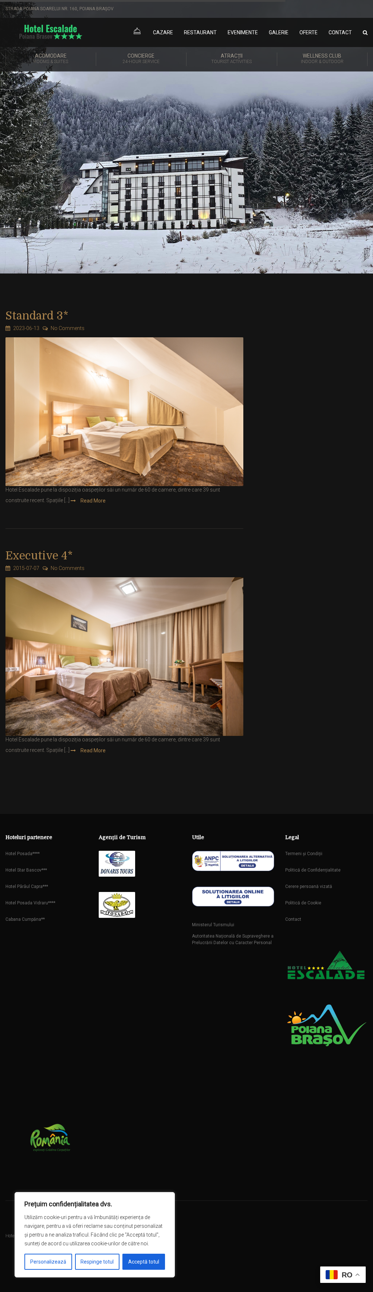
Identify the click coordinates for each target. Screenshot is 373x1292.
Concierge (141, 58)
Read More (92, 501)
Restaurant (200, 32)
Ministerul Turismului (213, 924)
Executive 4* (39, 556)
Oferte (308, 32)
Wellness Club (322, 58)
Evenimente (243, 32)
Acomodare (51, 58)
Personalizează (48, 1262)
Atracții (231, 58)
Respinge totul (97, 1262)
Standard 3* (36, 316)
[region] (95, 1234)
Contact (340, 32)
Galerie (278, 32)
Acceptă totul (143, 1262)
